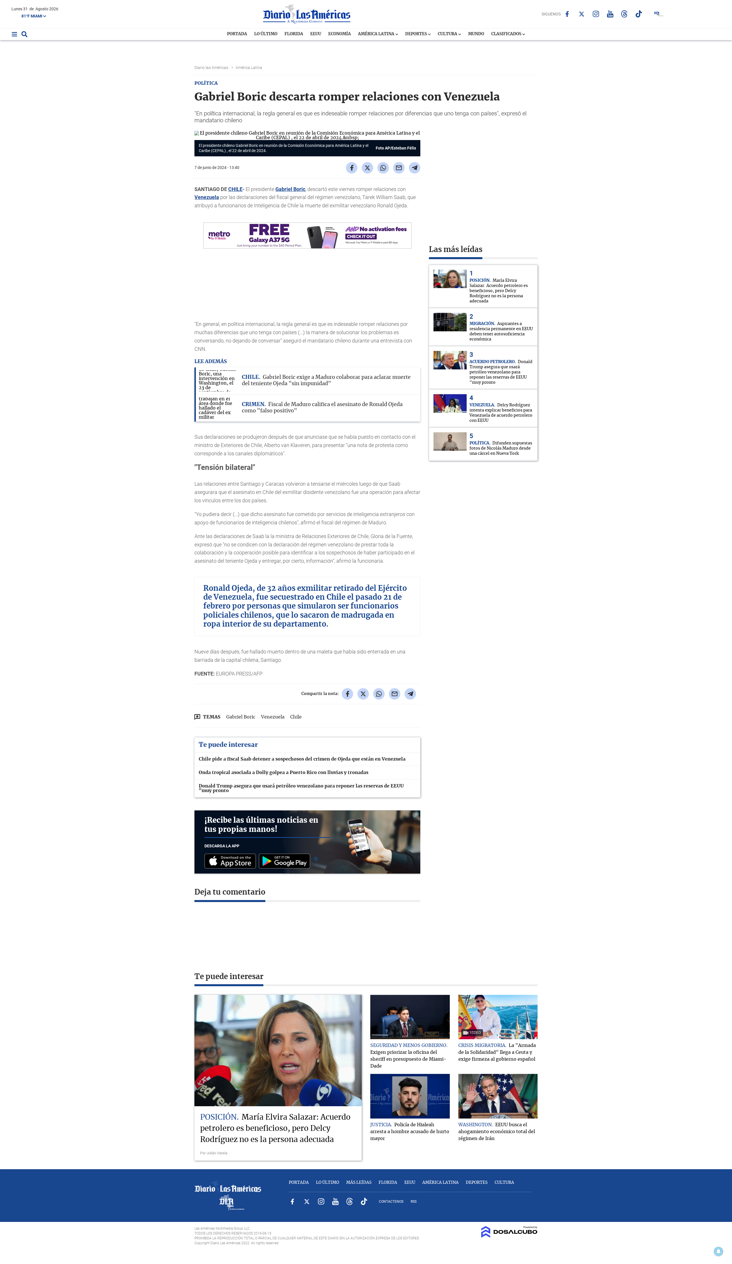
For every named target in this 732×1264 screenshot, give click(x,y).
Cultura (448, 34)
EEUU (315, 34)
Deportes (416, 34)
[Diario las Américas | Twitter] (581, 14)
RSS (414, 1202)
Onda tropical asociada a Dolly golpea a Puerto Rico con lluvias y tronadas (283, 772)
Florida (294, 34)
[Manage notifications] (718, 1251)
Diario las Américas (211, 67)
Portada (237, 34)
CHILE (235, 189)
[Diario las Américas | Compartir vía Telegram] (414, 168)
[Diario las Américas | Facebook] (567, 14)
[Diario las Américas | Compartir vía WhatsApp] (383, 168)
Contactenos (391, 1202)
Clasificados (506, 34)
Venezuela (206, 197)
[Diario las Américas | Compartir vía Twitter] (367, 168)
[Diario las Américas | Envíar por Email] (399, 168)
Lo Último (265, 34)
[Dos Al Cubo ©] (509, 1236)
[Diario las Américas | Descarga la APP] (231, 861)
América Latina (376, 34)
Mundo (476, 34)
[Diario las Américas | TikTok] (638, 13)
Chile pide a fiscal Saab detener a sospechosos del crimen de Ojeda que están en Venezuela (302, 759)
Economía (339, 34)
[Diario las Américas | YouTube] (610, 13)
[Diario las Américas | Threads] (624, 13)
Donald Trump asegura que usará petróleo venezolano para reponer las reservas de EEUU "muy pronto (301, 788)
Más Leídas (358, 1183)
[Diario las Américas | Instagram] (595, 13)
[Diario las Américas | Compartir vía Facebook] (351, 168)
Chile (296, 717)
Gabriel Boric (290, 189)
